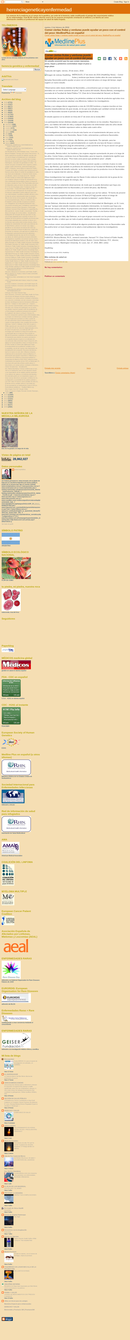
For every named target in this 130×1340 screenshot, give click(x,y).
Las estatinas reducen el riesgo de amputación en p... (21, 179)
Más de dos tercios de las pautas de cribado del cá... (21, 198)
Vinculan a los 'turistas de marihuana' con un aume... (21, 307)
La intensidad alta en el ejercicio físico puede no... (20, 333)
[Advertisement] (64, 349)
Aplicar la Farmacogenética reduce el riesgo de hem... (21, 342)
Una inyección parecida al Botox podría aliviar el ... (20, 363)
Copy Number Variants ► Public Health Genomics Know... (23, 266)
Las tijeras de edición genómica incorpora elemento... (21, 237)
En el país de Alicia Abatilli (13, 1208)
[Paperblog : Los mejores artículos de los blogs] (8, 652)
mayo (7, 137)
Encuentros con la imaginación (15, 1230)
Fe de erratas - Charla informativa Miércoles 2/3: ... (20, 188)
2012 (6, 401)
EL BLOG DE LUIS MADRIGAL (15, 1186)
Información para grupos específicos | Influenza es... (21, 355)
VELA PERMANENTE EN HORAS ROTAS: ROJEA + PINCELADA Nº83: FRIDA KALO (25, 1129)
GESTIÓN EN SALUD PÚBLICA (15, 1098)
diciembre (8, 124)
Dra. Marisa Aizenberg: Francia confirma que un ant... (21, 368)
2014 (6, 397)
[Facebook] (110, 59)
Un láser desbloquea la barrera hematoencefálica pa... (21, 302)
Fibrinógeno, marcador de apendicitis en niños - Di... (21, 163)
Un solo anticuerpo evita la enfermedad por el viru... (21, 320)
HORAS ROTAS (9, 1125)
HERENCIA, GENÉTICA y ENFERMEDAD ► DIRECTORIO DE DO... (19, 145)
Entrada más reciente (52, 368)
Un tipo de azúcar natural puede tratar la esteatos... (21, 196)
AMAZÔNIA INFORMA (12, 1284)
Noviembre (7, 1210)
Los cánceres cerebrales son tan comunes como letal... (22, 300)
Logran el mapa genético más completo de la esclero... (22, 322)
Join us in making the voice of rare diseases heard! (20, 370)
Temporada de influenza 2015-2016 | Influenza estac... (21, 359)
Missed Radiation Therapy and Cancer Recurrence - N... (22, 153)
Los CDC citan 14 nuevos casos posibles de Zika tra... (22, 381)
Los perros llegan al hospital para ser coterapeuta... (21, 157)
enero (7, 392)
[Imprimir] (104, 59)
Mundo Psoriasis (10, 1252)
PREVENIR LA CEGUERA (13, 1193)
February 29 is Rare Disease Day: (15, 292)
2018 (6, 118)
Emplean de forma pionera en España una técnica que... (22, 218)
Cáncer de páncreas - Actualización (16, 367)
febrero (7, 143)
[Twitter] (115, 59)
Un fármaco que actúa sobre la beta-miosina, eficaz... (21, 222)
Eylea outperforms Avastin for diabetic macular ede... (21, 155)
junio (7, 135)
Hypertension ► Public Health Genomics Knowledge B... (22, 251)
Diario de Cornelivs (11, 1141)
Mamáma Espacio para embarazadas (17, 1304)
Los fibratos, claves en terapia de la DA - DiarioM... (20, 176)
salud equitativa (20, 469)
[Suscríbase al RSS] (126, 59)
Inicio (89, 368)
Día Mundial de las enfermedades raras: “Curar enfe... (21, 151)
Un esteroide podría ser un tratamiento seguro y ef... (21, 376)
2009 (6, 407)
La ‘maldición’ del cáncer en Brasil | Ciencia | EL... (20, 313)
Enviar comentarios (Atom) (65, 373)
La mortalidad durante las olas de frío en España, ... (21, 235)
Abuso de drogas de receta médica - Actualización (20, 213)
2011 (6, 403)
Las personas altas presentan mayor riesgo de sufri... (21, 341)
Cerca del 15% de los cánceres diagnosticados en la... (22, 328)
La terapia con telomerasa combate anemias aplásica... (22, 317)
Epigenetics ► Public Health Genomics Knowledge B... (22, 263)
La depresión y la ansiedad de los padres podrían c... (21, 380)
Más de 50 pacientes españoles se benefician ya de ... (21, 335)
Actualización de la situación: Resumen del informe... (21, 350)
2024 (6, 106)
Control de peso (51, 260)
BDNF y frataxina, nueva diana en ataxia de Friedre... (21, 168)
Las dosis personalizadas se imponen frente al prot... (21, 174)
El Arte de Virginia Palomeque (15, 1215)
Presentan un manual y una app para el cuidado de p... (22, 231)
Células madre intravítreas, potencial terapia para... (20, 166)
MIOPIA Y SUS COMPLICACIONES (25, 1195)
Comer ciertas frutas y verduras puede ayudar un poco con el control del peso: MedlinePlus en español (82, 35)
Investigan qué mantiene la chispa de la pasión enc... (21, 331)
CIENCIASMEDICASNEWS (13, 1083)
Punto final (7, 1232)
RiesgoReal (8, 287)
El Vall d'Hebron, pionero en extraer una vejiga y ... (20, 226)
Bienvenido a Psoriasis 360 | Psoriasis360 (19, 1310)
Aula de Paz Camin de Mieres (14, 1156)
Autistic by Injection (11, 1236)
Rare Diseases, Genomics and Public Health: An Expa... (22, 294)
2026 (6, 102)
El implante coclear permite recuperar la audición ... (20, 201)
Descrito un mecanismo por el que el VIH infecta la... (21, 161)
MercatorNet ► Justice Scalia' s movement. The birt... (21, 211)
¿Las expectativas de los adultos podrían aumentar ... (21, 372)
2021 (6, 112)
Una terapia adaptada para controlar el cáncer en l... (21, 216)
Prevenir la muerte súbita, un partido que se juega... (21, 159)
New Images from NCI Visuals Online (16, 389)
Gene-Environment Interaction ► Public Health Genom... (22, 259)
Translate (18, 93)
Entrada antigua (122, 368)
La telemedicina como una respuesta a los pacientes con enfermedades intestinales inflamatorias (25, 1175)
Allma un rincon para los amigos (16, 1301)
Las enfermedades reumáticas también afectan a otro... (22, 194)
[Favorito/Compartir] (120, 59)
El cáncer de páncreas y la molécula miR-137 (19, 329)
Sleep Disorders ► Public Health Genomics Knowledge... (22, 242)
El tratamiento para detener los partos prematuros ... (21, 337)
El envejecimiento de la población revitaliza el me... (20, 346)
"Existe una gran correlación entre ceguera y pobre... (21, 164)
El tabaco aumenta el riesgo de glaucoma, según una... (22, 229)
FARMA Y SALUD (10, 1292)
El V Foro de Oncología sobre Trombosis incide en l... (21, 187)
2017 (6, 120)
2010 (6, 405)
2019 (6, 116)
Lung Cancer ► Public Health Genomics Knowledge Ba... (22, 248)
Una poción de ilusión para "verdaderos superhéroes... (22, 205)
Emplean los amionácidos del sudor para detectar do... (21, 224)
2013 (6, 399)
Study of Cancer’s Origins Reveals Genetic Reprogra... (22, 391)
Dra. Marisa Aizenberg (12, 1171)
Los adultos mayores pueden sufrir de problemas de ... (22, 309)
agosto (7, 132)
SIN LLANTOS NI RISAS (21, 1271)
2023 (6, 108)
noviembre (8, 126)
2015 (6, 394)
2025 (6, 104)
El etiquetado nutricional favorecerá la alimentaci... (20, 233)
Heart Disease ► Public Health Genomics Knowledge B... (22, 255)
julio (6, 134)
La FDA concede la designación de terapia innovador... (21, 190)
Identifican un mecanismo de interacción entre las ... (21, 227)
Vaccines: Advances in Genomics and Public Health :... (22, 271)
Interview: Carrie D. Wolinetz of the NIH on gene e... (21, 324)
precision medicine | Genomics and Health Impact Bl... (21, 284)
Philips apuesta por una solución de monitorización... (21, 326)
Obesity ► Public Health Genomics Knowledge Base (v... (22, 246)
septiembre (9, 130)
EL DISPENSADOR (11, 1074)
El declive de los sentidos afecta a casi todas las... (20, 383)
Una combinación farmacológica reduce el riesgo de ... (21, 181)
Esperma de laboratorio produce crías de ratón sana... (21, 240)
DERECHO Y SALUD (11, 1110)
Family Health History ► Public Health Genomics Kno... (22, 261)
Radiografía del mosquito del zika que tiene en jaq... (21, 214)
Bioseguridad (9, 1059)
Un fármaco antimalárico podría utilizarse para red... (21, 192)
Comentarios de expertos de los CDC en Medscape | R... (22, 361)
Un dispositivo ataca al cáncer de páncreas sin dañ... (21, 185)
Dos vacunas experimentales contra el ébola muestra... (22, 305)
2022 (6, 110)
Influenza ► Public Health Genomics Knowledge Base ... (22, 250)
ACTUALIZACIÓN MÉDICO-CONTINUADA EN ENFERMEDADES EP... (19, 269)
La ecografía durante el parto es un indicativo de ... (20, 339)
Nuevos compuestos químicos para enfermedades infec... (23, 315)
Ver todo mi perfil (7, 524)
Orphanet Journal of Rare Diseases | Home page (20, 207)
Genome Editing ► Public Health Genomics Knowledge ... (22, 257)
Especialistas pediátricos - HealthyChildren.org (19, 387)
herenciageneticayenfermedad (39, 9)
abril (6, 139)
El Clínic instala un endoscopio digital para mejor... (20, 177)
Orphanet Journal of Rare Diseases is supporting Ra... (22, 209)
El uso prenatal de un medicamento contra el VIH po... (21, 385)
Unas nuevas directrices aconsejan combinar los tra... (21, 378)
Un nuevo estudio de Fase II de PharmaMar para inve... (22, 183)
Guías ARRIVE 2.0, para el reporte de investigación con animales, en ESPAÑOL (25, 1062)
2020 (6, 114)
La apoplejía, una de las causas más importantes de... (21, 348)
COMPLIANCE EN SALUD (22, 1112)
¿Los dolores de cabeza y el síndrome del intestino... (21, 374)
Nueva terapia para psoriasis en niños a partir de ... (21, 318)
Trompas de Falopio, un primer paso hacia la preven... (21, 170)
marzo (7, 141)
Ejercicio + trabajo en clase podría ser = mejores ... (20, 303)
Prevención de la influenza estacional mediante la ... (21, 357)
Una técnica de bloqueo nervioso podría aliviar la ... (20, 296)
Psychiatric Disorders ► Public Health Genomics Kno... (22, 244)
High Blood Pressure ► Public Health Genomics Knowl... (22, 253)
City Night (17, 1216)
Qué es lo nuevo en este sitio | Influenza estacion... (20, 352)
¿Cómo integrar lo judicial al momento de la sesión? (21, 311)
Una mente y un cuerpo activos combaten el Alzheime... (22, 298)
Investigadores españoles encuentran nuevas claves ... (22, 239)
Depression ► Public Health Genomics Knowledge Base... (23, 265)
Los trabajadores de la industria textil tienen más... (20, 203)
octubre (8, 128)
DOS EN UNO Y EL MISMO (13, 1188)
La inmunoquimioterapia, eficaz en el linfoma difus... (20, 200)
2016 (6, 122)
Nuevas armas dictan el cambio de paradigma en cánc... (22, 172)
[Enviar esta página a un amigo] (99, 59)
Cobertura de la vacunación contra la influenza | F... (21, 354)
